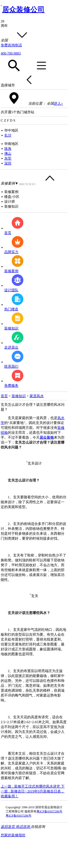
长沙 (7, 135)
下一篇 (33, 791)
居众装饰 (47, 437)
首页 (4, 396)
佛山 (7, 154)
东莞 (7, 158)
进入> (58, 104)
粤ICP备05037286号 (49, 811)
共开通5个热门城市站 (17, 112)
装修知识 (19, 396)
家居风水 (37, 396)
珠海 (7, 149)
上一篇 (30, 786)
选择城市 (8, 85)
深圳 (7, 163)
